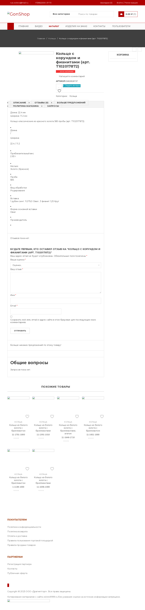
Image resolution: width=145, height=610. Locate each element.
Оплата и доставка (17, 536)
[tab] (18, 102)
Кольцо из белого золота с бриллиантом (18, 428)
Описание (19, 102)
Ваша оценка (18, 259)
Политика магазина (26, 106)
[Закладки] (59, 87)
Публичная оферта (17, 573)
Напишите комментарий (72, 76)
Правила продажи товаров (21, 545)
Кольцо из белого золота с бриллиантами (43, 428)
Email (13, 306)
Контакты (12, 568)
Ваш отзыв (16, 269)
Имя (13, 295)
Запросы (53, 106)
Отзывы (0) (41, 102)
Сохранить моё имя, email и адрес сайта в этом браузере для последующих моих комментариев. (53, 321)
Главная (41, 38)
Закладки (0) (106, 3)
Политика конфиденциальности (24, 527)
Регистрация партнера (19, 564)
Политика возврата (17, 531)
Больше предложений (71, 102)
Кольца (52, 38)
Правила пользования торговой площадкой (30, 540)
